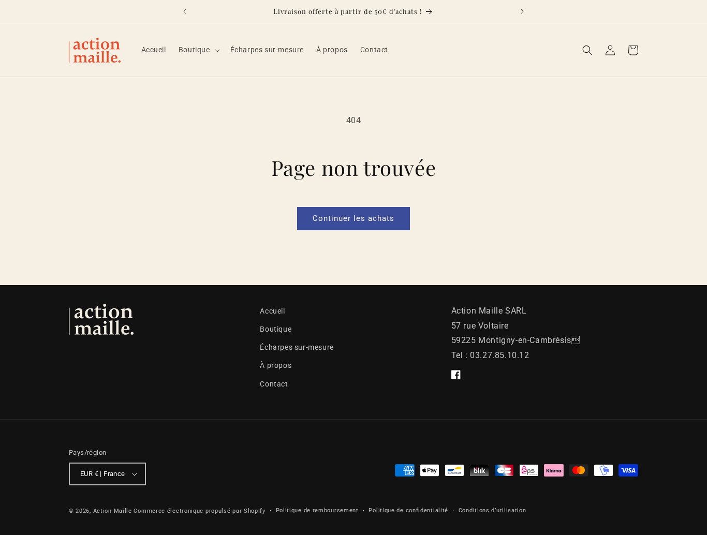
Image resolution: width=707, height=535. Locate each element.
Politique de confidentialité (408, 510)
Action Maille (112, 511)
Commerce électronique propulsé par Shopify (199, 511)
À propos (275, 365)
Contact (274, 384)
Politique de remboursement (317, 510)
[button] (198, 50)
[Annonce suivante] (522, 11)
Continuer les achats (353, 218)
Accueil (272, 311)
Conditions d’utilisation (492, 510)
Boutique (275, 329)
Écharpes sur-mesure (296, 347)
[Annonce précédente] (184, 11)
